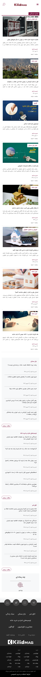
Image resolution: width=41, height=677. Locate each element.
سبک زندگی (10, 614)
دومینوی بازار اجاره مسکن (31, 124)
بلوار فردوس (35, 660)
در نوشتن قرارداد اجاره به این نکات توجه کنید (25, 250)
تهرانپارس (35, 653)
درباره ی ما (31, 635)
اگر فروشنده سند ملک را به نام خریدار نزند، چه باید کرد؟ (21, 449)
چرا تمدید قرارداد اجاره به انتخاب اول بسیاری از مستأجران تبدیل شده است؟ (23, 557)
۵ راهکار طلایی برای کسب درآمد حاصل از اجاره (25, 208)
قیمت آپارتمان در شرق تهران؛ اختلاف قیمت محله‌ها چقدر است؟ (21, 545)
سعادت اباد (35, 663)
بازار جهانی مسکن (32, 19)
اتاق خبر (32, 614)
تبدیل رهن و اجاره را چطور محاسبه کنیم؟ (26, 292)
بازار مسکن (22, 614)
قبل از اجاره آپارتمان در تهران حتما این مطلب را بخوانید (22, 82)
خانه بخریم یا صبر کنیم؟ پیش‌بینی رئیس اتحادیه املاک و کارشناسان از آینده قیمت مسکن (20, 510)
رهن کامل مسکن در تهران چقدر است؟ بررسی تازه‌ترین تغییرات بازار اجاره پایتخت (21, 402)
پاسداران (27, 653)
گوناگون (11, 626)
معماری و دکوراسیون (25, 626)
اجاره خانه (34, 61)
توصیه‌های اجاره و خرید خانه (20, 620)
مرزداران (27, 667)
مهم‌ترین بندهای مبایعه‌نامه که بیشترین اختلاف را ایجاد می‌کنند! (21, 485)
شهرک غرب (26, 657)
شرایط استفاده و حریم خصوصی (20, 674)
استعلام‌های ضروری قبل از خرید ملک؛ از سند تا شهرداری (21, 472)
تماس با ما (21, 635)
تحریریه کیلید (35, 49)
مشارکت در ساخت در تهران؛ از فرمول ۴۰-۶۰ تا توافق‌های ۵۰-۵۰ (21, 534)
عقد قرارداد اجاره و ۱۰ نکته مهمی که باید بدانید (25, 334)
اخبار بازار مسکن (32, 145)
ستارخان (27, 660)
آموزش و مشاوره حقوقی (30, 230)
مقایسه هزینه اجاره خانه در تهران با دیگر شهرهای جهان (22, 40)
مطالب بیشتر (6, 426)
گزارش (35, 103)
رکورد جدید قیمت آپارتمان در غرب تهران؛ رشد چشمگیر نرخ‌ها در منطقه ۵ (22, 413)
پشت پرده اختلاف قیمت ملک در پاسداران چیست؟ (22, 365)
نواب (37, 667)
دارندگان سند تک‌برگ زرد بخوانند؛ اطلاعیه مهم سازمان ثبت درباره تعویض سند (22, 438)
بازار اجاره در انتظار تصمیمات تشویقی (28, 166)
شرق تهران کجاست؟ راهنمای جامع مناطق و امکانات (22, 377)
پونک (37, 657)
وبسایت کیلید (10, 635)
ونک (28, 663)
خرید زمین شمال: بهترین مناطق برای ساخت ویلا (23, 389)
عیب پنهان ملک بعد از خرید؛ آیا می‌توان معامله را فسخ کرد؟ (21, 462)
